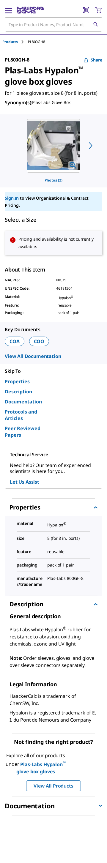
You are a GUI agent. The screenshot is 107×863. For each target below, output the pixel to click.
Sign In (12, 198)
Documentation (23, 401)
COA (15, 341)
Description (18, 391)
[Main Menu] (8, 10)
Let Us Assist (24, 482)
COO (39, 341)
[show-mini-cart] (98, 10)
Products (10, 41)
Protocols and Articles (21, 415)
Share (96, 60)
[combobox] (53, 24)
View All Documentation (33, 356)
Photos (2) (53, 180)
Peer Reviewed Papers (22, 431)
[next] (90, 145)
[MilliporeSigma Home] (30, 10)
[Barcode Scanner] (86, 10)
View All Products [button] (53, 785)
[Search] (95, 24)
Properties (17, 381)
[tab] (15, 42)
